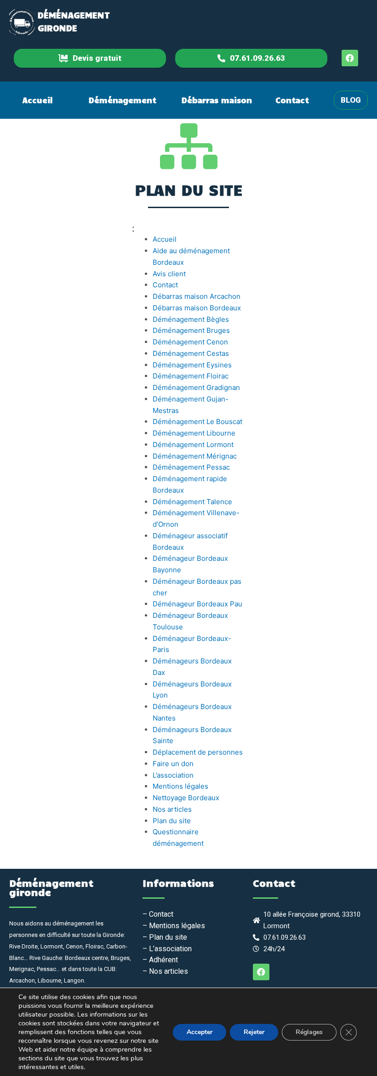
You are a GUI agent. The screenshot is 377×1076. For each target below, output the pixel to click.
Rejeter (254, 1032)
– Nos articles (165, 971)
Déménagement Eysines (192, 365)
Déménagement (122, 100)
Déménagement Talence (192, 501)
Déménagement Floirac (190, 376)
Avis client (169, 273)
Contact (292, 100)
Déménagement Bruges (191, 330)
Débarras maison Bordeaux (197, 307)
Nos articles (172, 809)
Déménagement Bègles (191, 319)
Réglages (309, 1032)
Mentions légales (180, 786)
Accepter (199, 1032)
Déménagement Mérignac (195, 456)
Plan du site (172, 820)
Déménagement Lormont (193, 444)
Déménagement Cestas (191, 353)
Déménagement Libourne (194, 433)
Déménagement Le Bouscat (197, 421)
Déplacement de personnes (198, 752)
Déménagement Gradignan (196, 387)
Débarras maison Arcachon (196, 296)
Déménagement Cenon (190, 341)
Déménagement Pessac (191, 467)
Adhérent (162, 959)
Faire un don (173, 763)
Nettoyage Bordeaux (186, 797)
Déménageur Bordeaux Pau (197, 603)
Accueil (38, 100)
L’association (173, 775)
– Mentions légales (174, 925)
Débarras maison (217, 100)
